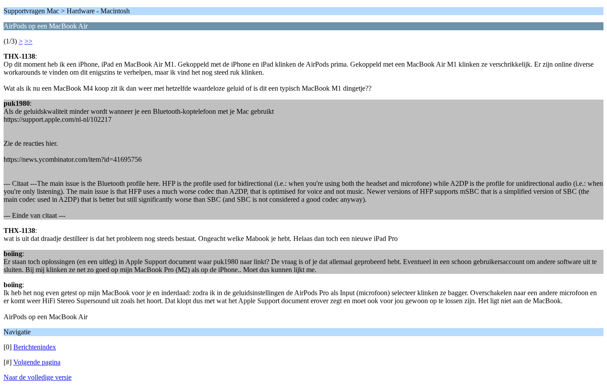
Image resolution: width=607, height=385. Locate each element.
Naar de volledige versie (38, 377)
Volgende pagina (36, 362)
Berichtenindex (34, 347)
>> (28, 41)
